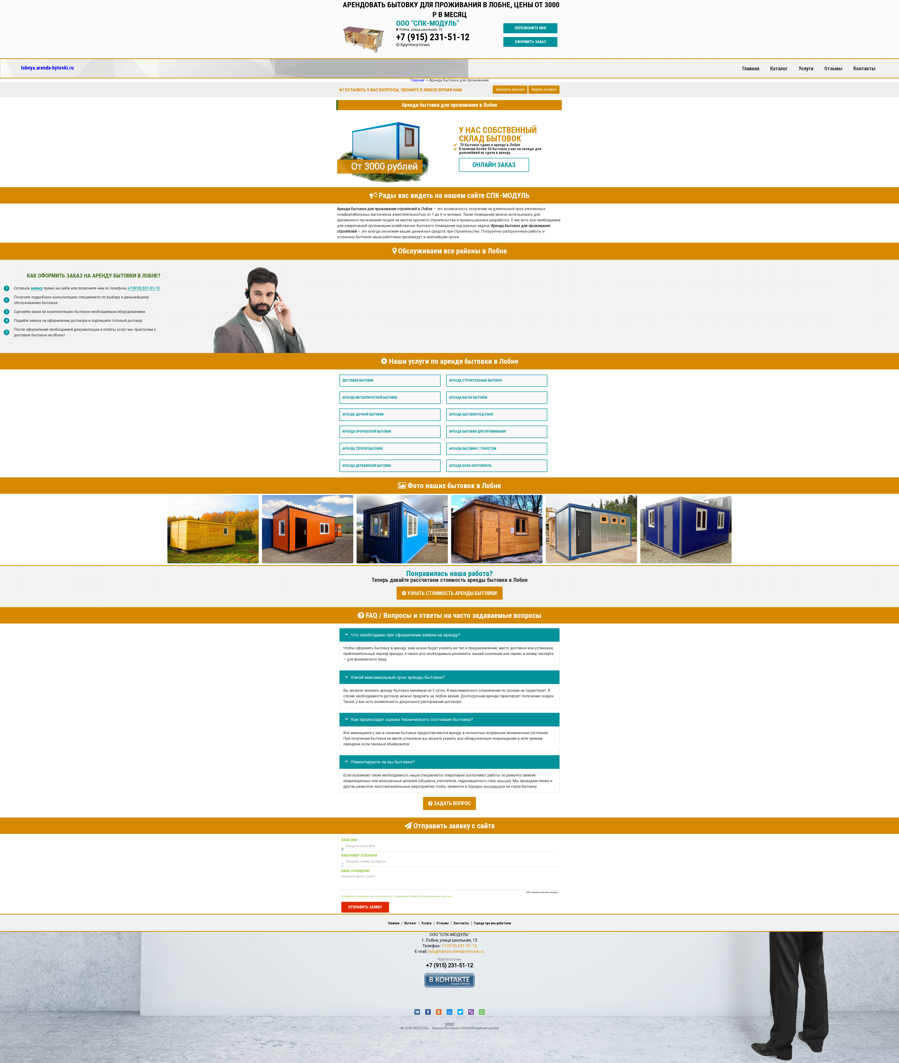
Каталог (779, 68)
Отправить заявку (365, 907)
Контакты (864, 68)
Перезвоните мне (530, 28)
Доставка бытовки (357, 381)
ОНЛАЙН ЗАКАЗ (494, 165)
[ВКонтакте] (417, 1012)
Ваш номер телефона (359, 856)
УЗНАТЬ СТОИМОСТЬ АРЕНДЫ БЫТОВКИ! (451, 593)
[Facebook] (428, 1012)
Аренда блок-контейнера (470, 466)
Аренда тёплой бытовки (362, 449)
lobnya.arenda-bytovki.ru (47, 68)
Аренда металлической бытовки (369, 398)
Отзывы (833, 68)
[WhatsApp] (482, 1012)
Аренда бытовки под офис (471, 415)
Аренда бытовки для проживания (477, 432)
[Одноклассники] (439, 1012)
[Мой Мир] (449, 1012)
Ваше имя (349, 840)
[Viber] (471, 1012)
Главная (750, 68)
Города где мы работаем (492, 923)
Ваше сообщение (355, 871)
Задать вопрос (544, 89)
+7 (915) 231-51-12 (433, 37)
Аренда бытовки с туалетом (472, 449)
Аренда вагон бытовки (468, 398)
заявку (37, 288)
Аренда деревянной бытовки (366, 466)
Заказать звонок (510, 89)
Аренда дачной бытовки (362, 415)
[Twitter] (460, 1012)
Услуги (806, 68)
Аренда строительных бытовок (475, 381)
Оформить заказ (530, 42)
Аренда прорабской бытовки (366, 432)
